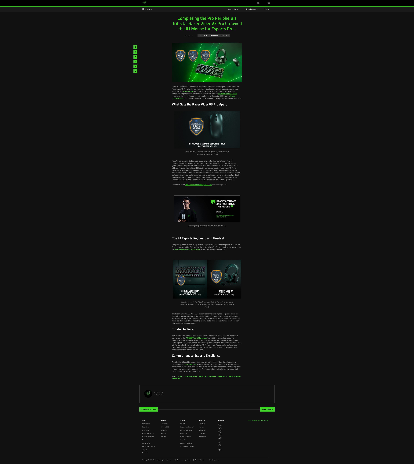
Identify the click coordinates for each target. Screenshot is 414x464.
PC (227, 376)
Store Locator (146, 430)
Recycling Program (186, 443)
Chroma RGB (165, 427)
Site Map (177, 460)
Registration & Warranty (187, 427)
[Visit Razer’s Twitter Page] (219, 435)
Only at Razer (146, 443)
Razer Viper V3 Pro (191, 376)
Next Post (266, 409)
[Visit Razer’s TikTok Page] (219, 442)
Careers (201, 427)
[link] (144, 3)
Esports (180, 376)
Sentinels (221, 376)
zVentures (202, 433)
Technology (164, 424)
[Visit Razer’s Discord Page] (219, 449)
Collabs (163, 436)
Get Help (182, 424)
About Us (202, 424)
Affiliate (144, 449)
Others (266, 9)
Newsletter (145, 453)
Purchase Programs (148, 433)
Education (145, 440)
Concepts (164, 430)
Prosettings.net (187, 91)
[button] (143, 421)
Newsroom (147, 9)
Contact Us (202, 436)
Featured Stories (233, 9)
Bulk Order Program (148, 436)
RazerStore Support (186, 430)
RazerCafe (145, 427)
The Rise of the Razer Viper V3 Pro (198, 185)
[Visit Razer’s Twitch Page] (219, 445)
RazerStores (146, 424)
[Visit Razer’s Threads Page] (219, 431)
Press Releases (251, 9)
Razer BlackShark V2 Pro (227, 94)
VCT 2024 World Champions (196, 338)
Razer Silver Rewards (148, 446)
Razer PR (159, 392)
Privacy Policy (199, 460)
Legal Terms (187, 460)
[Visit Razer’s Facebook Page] (219, 424)
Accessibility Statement (187, 446)
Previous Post (149, 409)
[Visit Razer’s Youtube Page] (219, 438)
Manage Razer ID (185, 436)
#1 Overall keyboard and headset (187, 249)
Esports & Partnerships (209, 36)
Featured (225, 36)
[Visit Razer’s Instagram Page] (219, 427)
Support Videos (184, 440)
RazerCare (183, 433)
